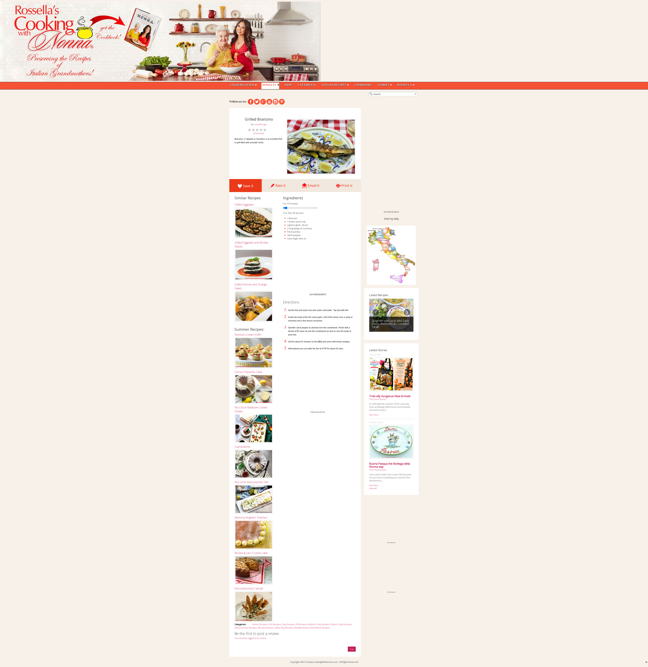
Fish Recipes (274, 624)
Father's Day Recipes (341, 624)
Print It (347, 184)
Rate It (280, 184)
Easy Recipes (288, 624)
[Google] (263, 102)
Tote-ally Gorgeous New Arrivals (390, 396)
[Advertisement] (317, 268)
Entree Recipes (259, 624)
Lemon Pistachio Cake (248, 372)
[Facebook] (251, 102)
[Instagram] (276, 102)
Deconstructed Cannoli (249, 588)
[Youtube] (269, 102)
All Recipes (301, 624)
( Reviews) (258, 133)
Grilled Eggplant (244, 204)
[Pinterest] (282, 102)
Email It (313, 184)
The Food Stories (377, 399)
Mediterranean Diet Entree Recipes (312, 627)
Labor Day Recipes (284, 627)
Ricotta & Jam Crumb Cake (251, 553)
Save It (248, 186)
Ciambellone (242, 447)
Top (352, 649)
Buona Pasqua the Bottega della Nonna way (389, 465)
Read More (373, 414)
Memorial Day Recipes (246, 627)
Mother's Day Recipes (319, 624)
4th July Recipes (266, 627)
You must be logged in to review (250, 638)
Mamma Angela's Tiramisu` (251, 517)
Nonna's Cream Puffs (248, 334)
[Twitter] (257, 102)
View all (373, 488)
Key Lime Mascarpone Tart (251, 482)
